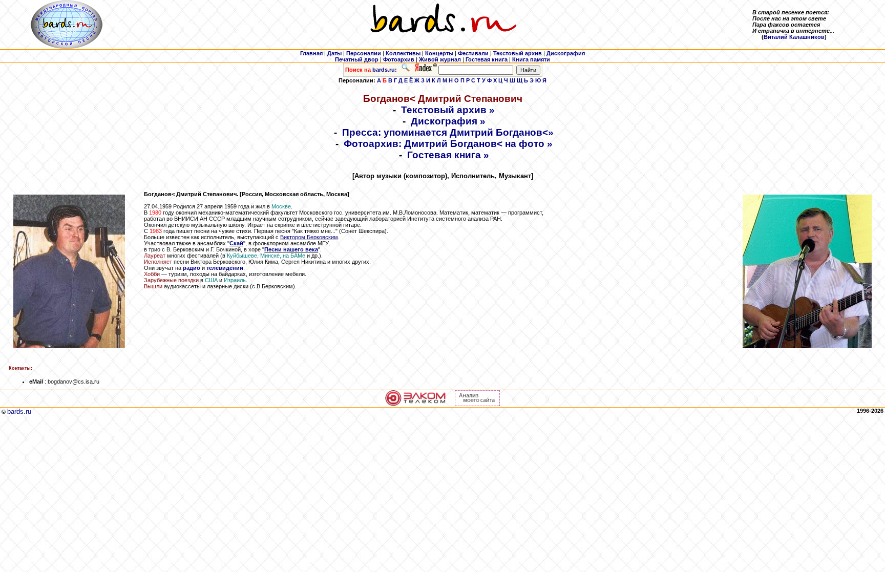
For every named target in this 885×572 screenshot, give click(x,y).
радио (191, 268)
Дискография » (448, 121)
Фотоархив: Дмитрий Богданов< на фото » (448, 143)
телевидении (224, 268)
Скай (236, 243)
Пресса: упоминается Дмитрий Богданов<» (448, 132)
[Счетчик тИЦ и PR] (477, 404)
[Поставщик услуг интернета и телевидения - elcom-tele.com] (415, 404)
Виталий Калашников (794, 37)
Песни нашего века (291, 249)
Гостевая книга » (448, 155)
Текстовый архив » (448, 109)
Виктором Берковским (309, 237)
